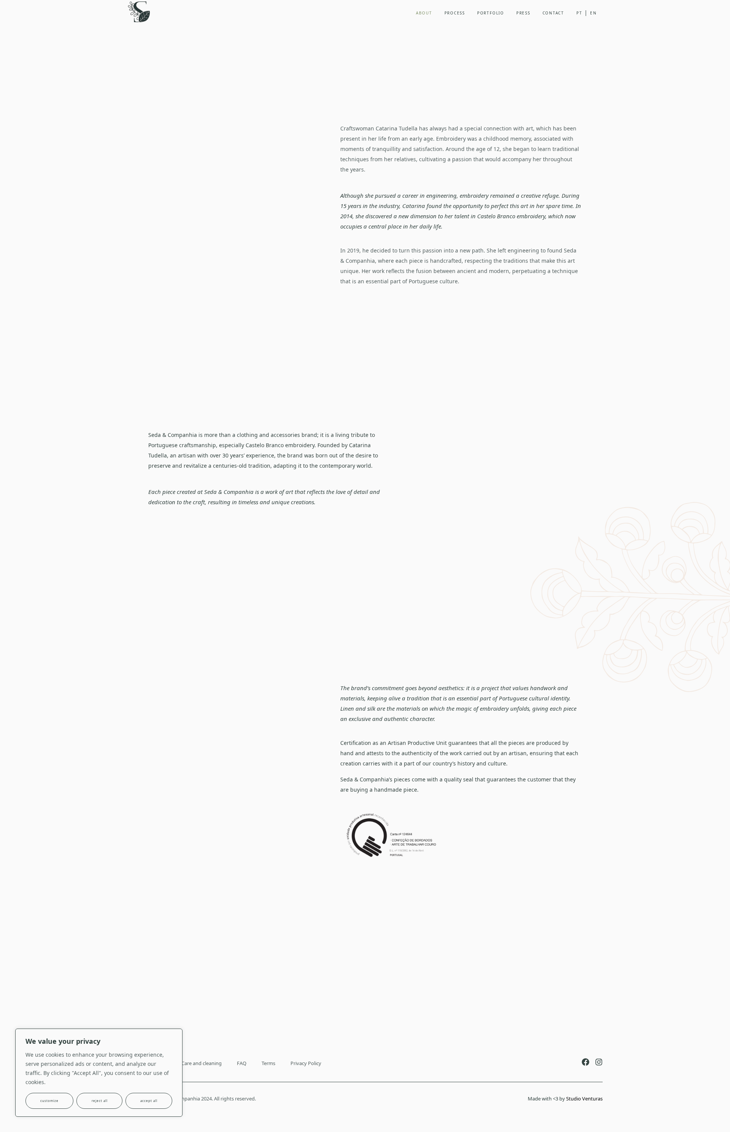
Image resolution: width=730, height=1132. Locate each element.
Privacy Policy (305, 1063)
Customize (49, 1101)
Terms (268, 1063)
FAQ (241, 1063)
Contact (553, 13)
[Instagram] (599, 1062)
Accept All (148, 1101)
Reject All (100, 1101)
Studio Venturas (584, 1098)
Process (454, 13)
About (424, 13)
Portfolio (490, 13)
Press (523, 13)
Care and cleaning (201, 1063)
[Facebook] (585, 1062)
